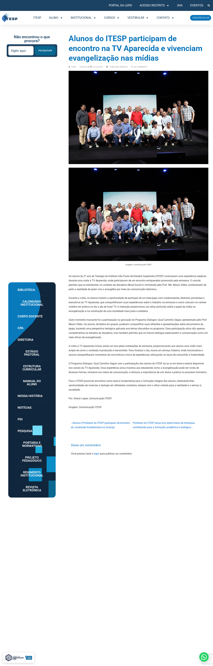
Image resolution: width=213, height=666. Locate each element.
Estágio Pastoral (32, 353)
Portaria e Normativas (32, 444)
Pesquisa (25, 431)
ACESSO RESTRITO (152, 5)
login (96, 453)
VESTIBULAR (135, 17)
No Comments (140, 67)
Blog (125, 67)
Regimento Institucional (32, 473)
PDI (20, 419)
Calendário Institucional (32, 303)
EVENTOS (196, 5)
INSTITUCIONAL (81, 17)
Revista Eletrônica (32, 488)
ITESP (37, 17)
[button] (208, 5)
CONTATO (163, 17)
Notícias (24, 407)
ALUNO (53, 17)
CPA (20, 328)
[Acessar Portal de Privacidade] (19, 658)
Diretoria (25, 340)
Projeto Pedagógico (32, 459)
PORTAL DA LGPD (120, 5)
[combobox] (21, 50)
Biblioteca (26, 290)
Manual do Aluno (32, 382)
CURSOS (109, 17)
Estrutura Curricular (31, 367)
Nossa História (30, 396)
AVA (179, 5)
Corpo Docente (30, 316)
